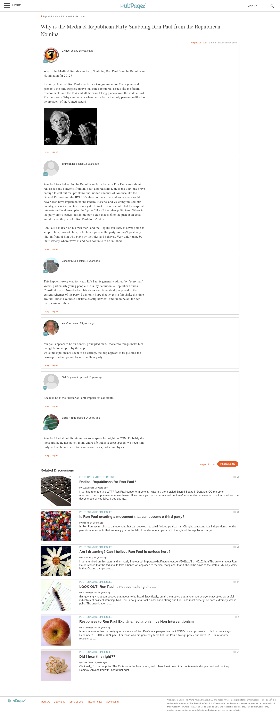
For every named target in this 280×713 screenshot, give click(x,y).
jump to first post (208, 464)
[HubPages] (133, 6)
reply (47, 152)
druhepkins (68, 163)
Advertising (112, 701)
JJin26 (66, 50)
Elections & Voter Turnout (96, 477)
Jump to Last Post (199, 42)
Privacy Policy (94, 701)
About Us (45, 701)
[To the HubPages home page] (16, 701)
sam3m (66, 323)
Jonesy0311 (69, 261)
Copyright (59, 701)
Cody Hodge (69, 417)
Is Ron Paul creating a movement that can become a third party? (131, 517)
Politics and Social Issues (95, 512)
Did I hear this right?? (97, 657)
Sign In (252, 6)
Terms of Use (75, 701)
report (55, 152)
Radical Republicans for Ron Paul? (107, 482)
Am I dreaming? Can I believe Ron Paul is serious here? (124, 552)
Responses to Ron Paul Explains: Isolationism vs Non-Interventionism (136, 621)
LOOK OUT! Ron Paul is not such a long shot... (117, 587)
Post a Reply (227, 463)
